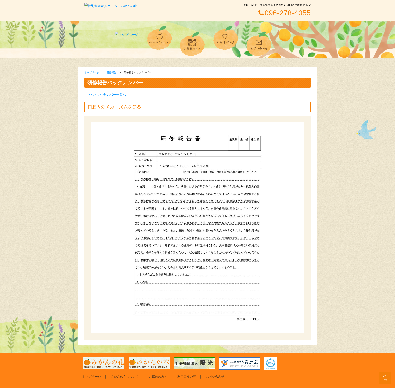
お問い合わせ (215, 376)
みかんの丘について (125, 376)
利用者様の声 (186, 376)
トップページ (91, 72)
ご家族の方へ (158, 376)
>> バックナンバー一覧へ (107, 94)
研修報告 (111, 72)
